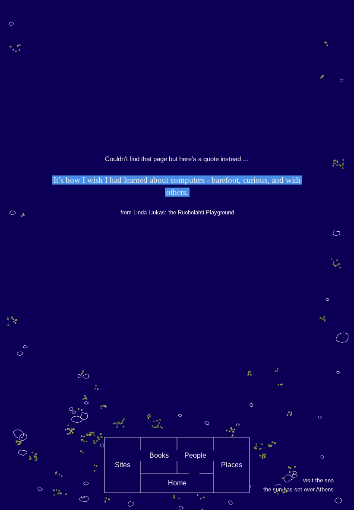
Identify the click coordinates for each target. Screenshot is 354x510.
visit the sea (318, 480)
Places (231, 465)
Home (177, 483)
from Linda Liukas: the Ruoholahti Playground (177, 212)
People (195, 455)
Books (159, 455)
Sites (122, 465)
